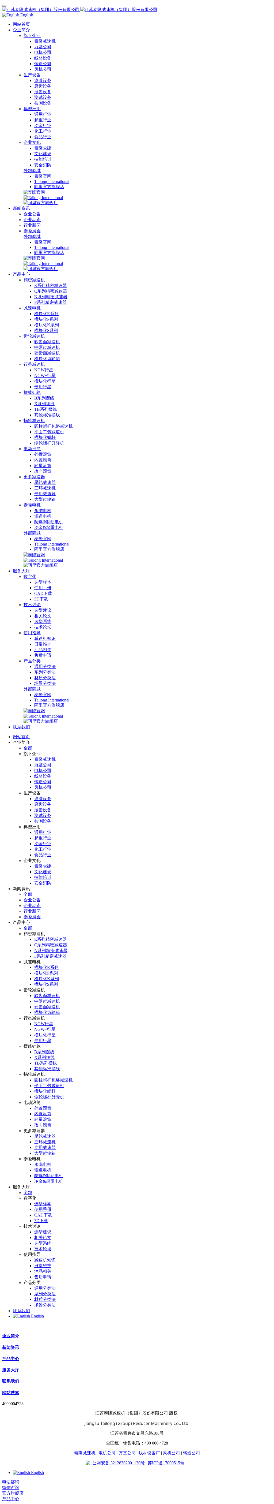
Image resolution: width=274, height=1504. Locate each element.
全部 (28, 748)
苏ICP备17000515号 (166, 1463)
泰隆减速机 (85, 1453)
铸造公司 (191, 1453)
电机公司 (107, 1453)
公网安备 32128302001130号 (118, 1463)
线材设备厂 (149, 1453)
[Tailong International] (43, 197)
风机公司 (171, 1453)
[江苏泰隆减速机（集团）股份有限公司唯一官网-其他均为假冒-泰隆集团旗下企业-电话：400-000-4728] (137, 10)
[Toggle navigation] (4, 6)
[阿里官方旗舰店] (41, 202)
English (37, 1316)
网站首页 (21, 24)
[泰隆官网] (34, 192)
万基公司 (127, 1453)
